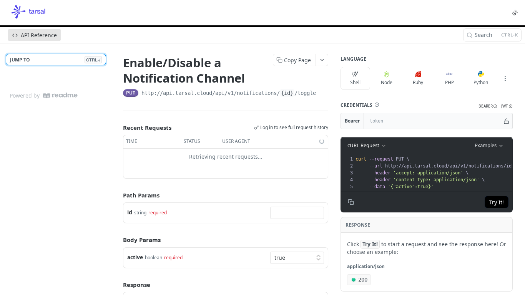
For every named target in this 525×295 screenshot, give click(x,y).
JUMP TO (55, 59)
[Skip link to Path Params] (117, 195)
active (135, 257)
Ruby (418, 82)
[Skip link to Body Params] (117, 240)
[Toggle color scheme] (515, 13)
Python (480, 82)
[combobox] (297, 213)
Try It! (496, 202)
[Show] (506, 121)
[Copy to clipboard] (323, 93)
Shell (355, 82)
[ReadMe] (60, 95)
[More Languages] (505, 78)
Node (386, 82)
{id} (287, 93)
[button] (376, 105)
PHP (449, 82)
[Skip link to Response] (117, 284)
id (129, 212)
